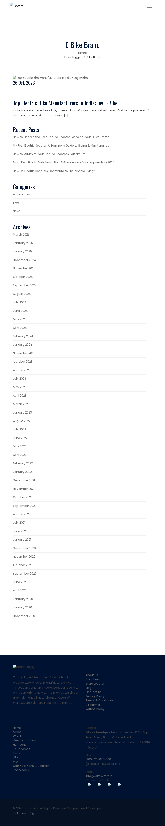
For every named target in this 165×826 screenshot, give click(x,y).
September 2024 (25, 285)
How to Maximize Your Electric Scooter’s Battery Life (49, 154)
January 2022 (22, 472)
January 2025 (22, 251)
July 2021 (19, 523)
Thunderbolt (21, 749)
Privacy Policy (95, 696)
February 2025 (23, 243)
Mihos (17, 732)
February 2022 (23, 463)
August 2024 (22, 294)
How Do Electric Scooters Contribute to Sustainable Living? (54, 171)
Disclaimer (93, 705)
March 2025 (21, 234)
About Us (92, 675)
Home (82, 53)
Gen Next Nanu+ (24, 740)
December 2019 (24, 616)
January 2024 (22, 345)
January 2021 (22, 540)
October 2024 (23, 277)
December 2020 (24, 548)
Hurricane (20, 745)
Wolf (16, 762)
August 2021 (21, 514)
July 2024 (19, 302)
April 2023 (19, 396)
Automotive (21, 194)
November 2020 (24, 557)
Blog (16, 203)
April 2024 (20, 328)
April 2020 (20, 590)
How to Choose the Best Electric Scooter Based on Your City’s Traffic (61, 137)
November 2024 (24, 268)
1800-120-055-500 (98, 759)
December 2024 (24, 260)
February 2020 (23, 599)
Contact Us (93, 692)
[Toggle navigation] (149, 6)
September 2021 (24, 506)
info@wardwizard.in (99, 776)
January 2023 (22, 412)
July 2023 (19, 379)
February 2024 (23, 336)
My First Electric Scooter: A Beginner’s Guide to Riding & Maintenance (61, 145)
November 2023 (24, 353)
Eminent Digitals (28, 813)
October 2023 (22, 362)
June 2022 (20, 438)
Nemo (17, 728)
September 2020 (25, 574)
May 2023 (19, 387)
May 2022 (19, 446)
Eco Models (21, 770)
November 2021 (23, 489)
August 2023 (21, 370)
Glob (16, 757)
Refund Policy (95, 709)
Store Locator (95, 684)
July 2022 (19, 429)
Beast (17, 753)
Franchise (92, 679)
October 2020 (23, 565)
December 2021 (24, 480)
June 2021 (20, 531)
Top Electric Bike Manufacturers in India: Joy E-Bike (65, 103)
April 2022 (19, 455)
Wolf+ (17, 736)
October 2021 (22, 497)
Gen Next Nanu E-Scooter (31, 766)
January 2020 (22, 607)
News (16, 211)
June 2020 (20, 582)
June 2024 (20, 311)
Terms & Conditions (99, 700)
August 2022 (21, 421)
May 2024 (20, 319)
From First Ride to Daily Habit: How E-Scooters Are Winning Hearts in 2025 (63, 162)
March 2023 (21, 404)
